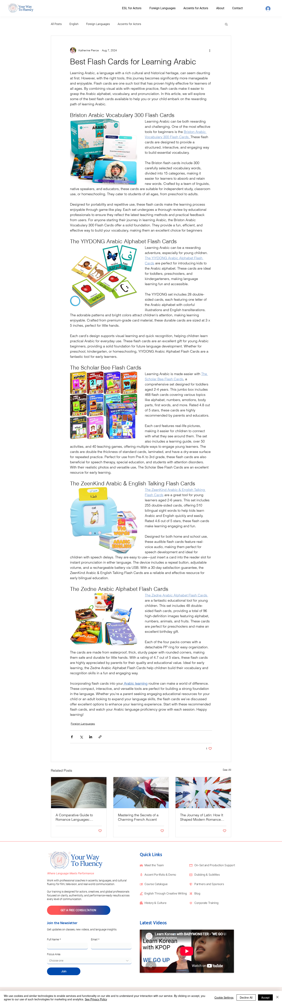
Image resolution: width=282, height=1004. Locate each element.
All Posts (56, 24)
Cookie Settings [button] (223, 997)
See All (227, 769)
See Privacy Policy (96, 999)
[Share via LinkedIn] (90, 737)
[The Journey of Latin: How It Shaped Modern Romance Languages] (203, 792)
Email (95, 939)
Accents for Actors (129, 24)
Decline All (246, 997)
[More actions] (209, 50)
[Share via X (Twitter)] (81, 737)
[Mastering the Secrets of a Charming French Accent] (141, 792)
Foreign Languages (98, 24)
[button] (223, 8)
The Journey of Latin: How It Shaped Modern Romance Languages (201, 817)
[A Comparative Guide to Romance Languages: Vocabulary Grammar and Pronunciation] (78, 792)
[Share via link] (100, 737)
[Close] (277, 997)
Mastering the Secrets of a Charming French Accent (138, 817)
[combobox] (89, 960)
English (73, 24)
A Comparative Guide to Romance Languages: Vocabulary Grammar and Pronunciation (76, 817)
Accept (265, 997)
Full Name (54, 939)
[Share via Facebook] (72, 737)
